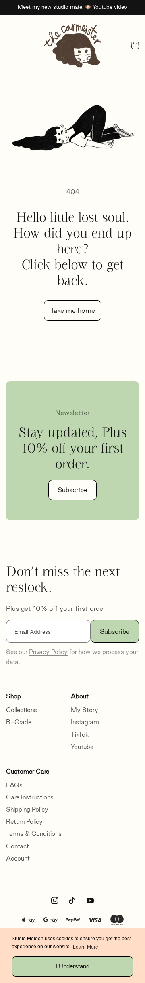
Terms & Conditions (34, 833)
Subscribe (72, 490)
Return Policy (24, 821)
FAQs (14, 785)
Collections (21, 710)
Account (18, 858)
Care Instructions (30, 797)
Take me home (72, 310)
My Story (84, 710)
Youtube (82, 746)
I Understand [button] (72, 966)
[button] (10, 45)
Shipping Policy (27, 809)
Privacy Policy (48, 651)
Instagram (85, 722)
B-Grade (18, 722)
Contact (17, 846)
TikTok (80, 734)
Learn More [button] (85, 947)
